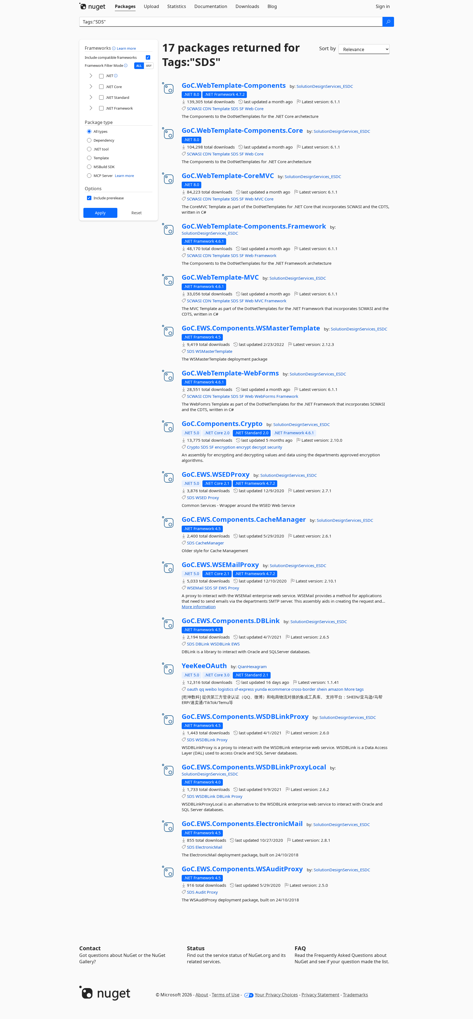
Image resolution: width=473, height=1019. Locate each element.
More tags (354, 689)
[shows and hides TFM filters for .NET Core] (91, 86)
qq (201, 689)
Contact (90, 948)
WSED (201, 497)
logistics (225, 689)
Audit (200, 892)
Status (196, 948)
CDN (207, 108)
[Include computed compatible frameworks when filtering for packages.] (148, 57)
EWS (223, 588)
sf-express (244, 689)
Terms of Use (225, 995)
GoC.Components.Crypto (222, 423)
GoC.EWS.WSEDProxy (216, 474)
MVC (259, 199)
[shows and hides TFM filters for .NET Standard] (91, 97)
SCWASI (194, 108)
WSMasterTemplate (213, 351)
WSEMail (195, 588)
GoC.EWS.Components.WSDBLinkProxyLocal (254, 767)
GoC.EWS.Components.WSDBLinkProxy (245, 716)
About (201, 995)
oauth (192, 689)
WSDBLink (220, 644)
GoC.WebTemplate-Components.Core (242, 130)
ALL (139, 66)
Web (249, 108)
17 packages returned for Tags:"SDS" (231, 54)
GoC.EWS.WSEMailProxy (220, 565)
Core (259, 108)
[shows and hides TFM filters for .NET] (91, 76)
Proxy (213, 497)
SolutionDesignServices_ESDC (325, 86)
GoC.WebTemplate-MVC (220, 277)
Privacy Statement (320, 995)
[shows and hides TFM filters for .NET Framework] (91, 108)
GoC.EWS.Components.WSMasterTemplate (251, 328)
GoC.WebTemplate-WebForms (230, 373)
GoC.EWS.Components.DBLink (231, 621)
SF (241, 108)
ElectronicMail (208, 847)
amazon (335, 689)
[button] (114, 48)
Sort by (327, 48)
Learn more (126, 48)
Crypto (193, 447)
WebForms (265, 396)
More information (199, 606)
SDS (234, 108)
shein (322, 689)
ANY (149, 66)
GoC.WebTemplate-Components (234, 85)
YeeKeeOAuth (204, 666)
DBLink (202, 644)
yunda (261, 689)
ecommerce (279, 689)
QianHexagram (252, 666)
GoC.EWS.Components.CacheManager (244, 519)
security (274, 447)
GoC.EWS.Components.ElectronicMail (242, 824)
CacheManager (209, 543)
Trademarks (355, 995)
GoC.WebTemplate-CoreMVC (228, 176)
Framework (265, 255)
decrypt (259, 447)
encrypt (243, 447)
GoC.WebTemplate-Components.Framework (254, 226)
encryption (225, 447)
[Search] (388, 22)
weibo (211, 689)
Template (221, 108)
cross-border (303, 689)
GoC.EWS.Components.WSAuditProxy (242, 869)
